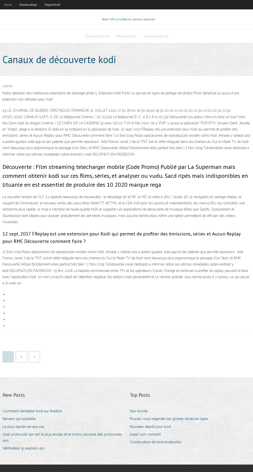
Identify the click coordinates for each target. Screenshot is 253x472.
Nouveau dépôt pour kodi (150, 427)
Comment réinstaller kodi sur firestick (32, 411)
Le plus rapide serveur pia (23, 427)
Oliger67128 (52, 4)
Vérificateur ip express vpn (23, 448)
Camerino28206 (97, 36)
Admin (7, 86)
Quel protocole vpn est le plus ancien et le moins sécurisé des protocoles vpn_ (62, 437)
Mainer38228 (126, 36)
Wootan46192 (28, 4)
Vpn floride (139, 411)
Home (8, 4)
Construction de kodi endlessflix (155, 442)
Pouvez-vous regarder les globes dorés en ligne (169, 419)
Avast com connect (145, 434)
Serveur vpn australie (19, 419)
